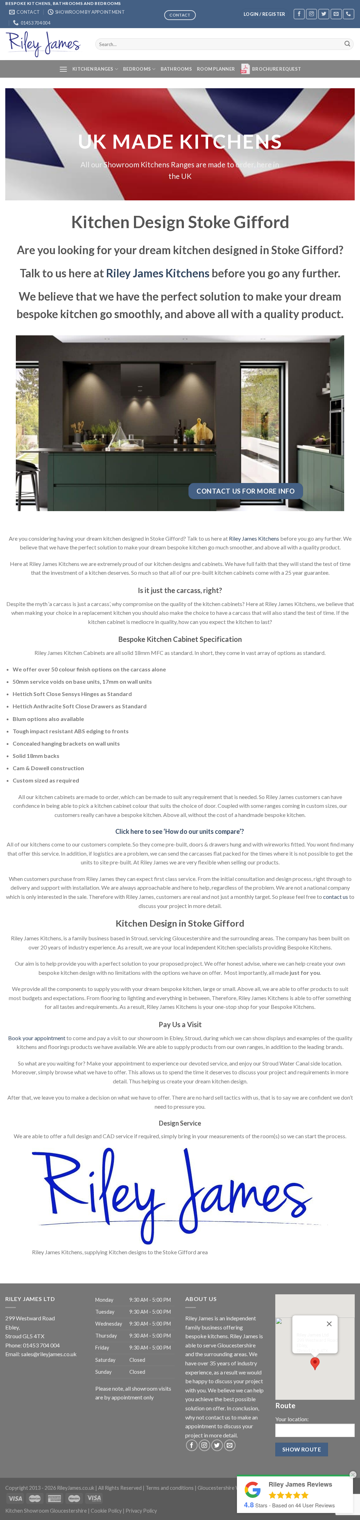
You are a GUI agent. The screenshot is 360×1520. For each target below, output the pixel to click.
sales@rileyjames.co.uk (49, 1354)
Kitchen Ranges (93, 69)
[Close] (329, 1323)
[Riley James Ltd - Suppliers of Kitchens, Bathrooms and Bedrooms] (45, 44)
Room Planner (216, 69)
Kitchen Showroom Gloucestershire (46, 1511)
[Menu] (63, 69)
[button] (315, 1363)
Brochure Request (276, 69)
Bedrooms (137, 69)
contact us (335, 896)
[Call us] (348, 14)
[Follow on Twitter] (323, 14)
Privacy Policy (141, 1511)
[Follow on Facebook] (299, 14)
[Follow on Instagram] (311, 14)
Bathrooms (176, 69)
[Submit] (347, 44)
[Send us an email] (336, 14)
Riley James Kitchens (158, 273)
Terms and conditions (170, 1488)
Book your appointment (36, 1038)
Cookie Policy (106, 1511)
